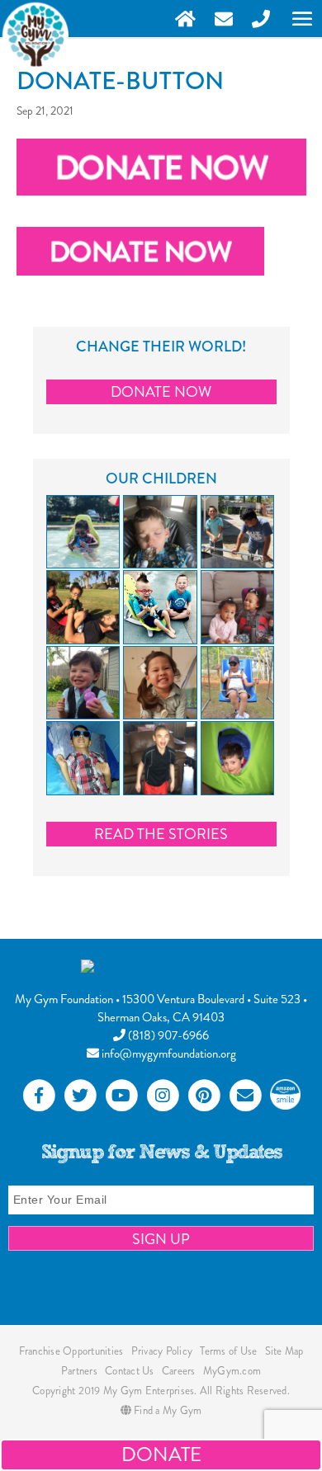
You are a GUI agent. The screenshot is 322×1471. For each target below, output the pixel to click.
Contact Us (129, 1371)
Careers (179, 1371)
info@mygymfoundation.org (167, 1053)
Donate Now (161, 392)
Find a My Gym (166, 1410)
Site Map (284, 1351)
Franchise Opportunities (71, 1351)
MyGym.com (232, 1371)
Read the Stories (161, 834)
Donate (161, 1454)
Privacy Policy (162, 1351)
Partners (79, 1371)
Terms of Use (228, 1351)
